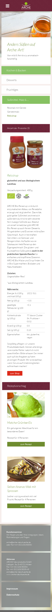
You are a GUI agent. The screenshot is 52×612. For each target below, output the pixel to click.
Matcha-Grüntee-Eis (19, 422)
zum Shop (14, 373)
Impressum (12, 589)
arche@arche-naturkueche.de (18, 542)
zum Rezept (25, 444)
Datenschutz (12, 595)
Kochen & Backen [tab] (16, 70)
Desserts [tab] (11, 80)
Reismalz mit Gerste (16, 107)
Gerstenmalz (13, 111)
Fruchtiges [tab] (12, 89)
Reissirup (11, 115)
